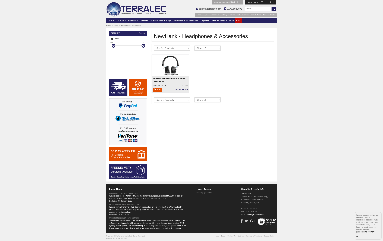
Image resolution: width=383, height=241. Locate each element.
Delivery (241, 236)
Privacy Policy (269, 236)
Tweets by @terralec (203, 193)
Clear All (142, 33)
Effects (144, 20)
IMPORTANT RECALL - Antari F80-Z (124, 193)
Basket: (250, 2)
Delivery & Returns (228, 15)
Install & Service (243, 15)
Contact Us (215, 15)
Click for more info (170, 74)
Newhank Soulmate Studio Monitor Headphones (169, 80)
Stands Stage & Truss (223, 20)
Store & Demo (256, 15)
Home (199, 15)
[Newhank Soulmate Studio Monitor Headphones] (170, 65)
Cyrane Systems (121, 238)
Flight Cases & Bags (161, 20)
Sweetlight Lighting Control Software (124, 218)
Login (206, 15)
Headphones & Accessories (131, 25)
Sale (238, 20)
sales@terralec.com (210, 8)
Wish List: (218, 2)
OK (357, 237)
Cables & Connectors (128, 20)
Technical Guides (269, 15)
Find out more (369, 232)
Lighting (205, 20)
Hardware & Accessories (186, 20)
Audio (111, 20)
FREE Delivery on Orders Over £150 (124, 204)
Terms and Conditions (254, 236)
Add (158, 90)
